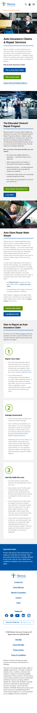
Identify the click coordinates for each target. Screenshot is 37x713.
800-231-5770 (26, 372)
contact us (23, 333)
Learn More (10, 195)
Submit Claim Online (13, 308)
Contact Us (18, 582)
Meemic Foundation (18, 592)
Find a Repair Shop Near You (16, 189)
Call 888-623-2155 (12, 314)
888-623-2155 (13, 282)
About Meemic (18, 587)
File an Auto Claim (12, 77)
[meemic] (8, 4)
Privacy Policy (18, 650)
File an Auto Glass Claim (15, 70)
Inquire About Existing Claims (15, 83)
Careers (19, 598)
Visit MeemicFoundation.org (10, 10)
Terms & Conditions (18, 655)
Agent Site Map (18, 645)
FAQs (18, 603)
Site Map (18, 640)
